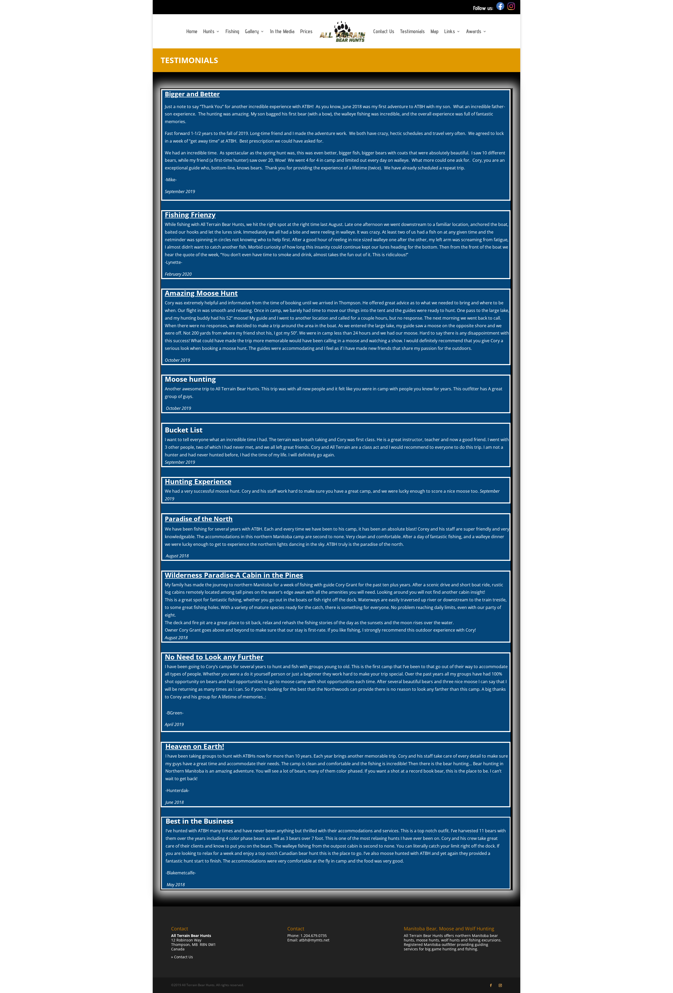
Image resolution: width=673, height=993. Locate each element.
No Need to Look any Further (214, 657)
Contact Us (383, 31)
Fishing (232, 31)
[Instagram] (511, 8)
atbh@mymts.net (314, 939)
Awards (473, 31)
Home (191, 31)
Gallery (252, 31)
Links (449, 31)
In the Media (282, 31)
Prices (306, 31)
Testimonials (412, 31)
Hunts (209, 31)
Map (435, 31)
